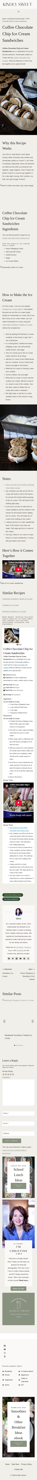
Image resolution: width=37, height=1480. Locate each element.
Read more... (24, 1280)
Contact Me (18, 1469)
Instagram (20, 950)
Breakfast (8, 1371)
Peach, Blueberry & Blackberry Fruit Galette (27, 974)
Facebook (19, 947)
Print (19, 644)
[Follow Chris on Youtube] (20, 958)
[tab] (14, 1045)
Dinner (7, 1375)
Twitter (10, 950)
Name (6, 1113)
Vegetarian (9, 1380)
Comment (6, 1077)
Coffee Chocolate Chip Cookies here (15, 238)
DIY (22, 1385)
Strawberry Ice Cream (10, 605)
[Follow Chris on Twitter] (12, 958)
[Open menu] (18, 11)
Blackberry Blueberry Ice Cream (14, 611)
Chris (18, 919)
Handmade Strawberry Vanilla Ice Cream (17, 325)
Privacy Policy (26, 1464)
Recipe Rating (7, 1071)
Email (6, 1123)
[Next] (33, 1021)
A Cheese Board (27, 1371)
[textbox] (18, 854)
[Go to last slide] (4, 1021)
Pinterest (27, 947)
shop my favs (18, 1288)
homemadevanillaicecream (12, 895)
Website (6, 1133)
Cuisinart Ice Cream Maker (12, 309)
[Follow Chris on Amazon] (28, 958)
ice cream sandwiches (11, 899)
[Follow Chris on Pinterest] (24, 958)
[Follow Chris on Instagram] (16, 958)
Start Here (15, 1464)
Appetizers (25, 1375)
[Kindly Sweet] (18, 4)
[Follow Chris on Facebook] (9, 958)
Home (7, 1385)
